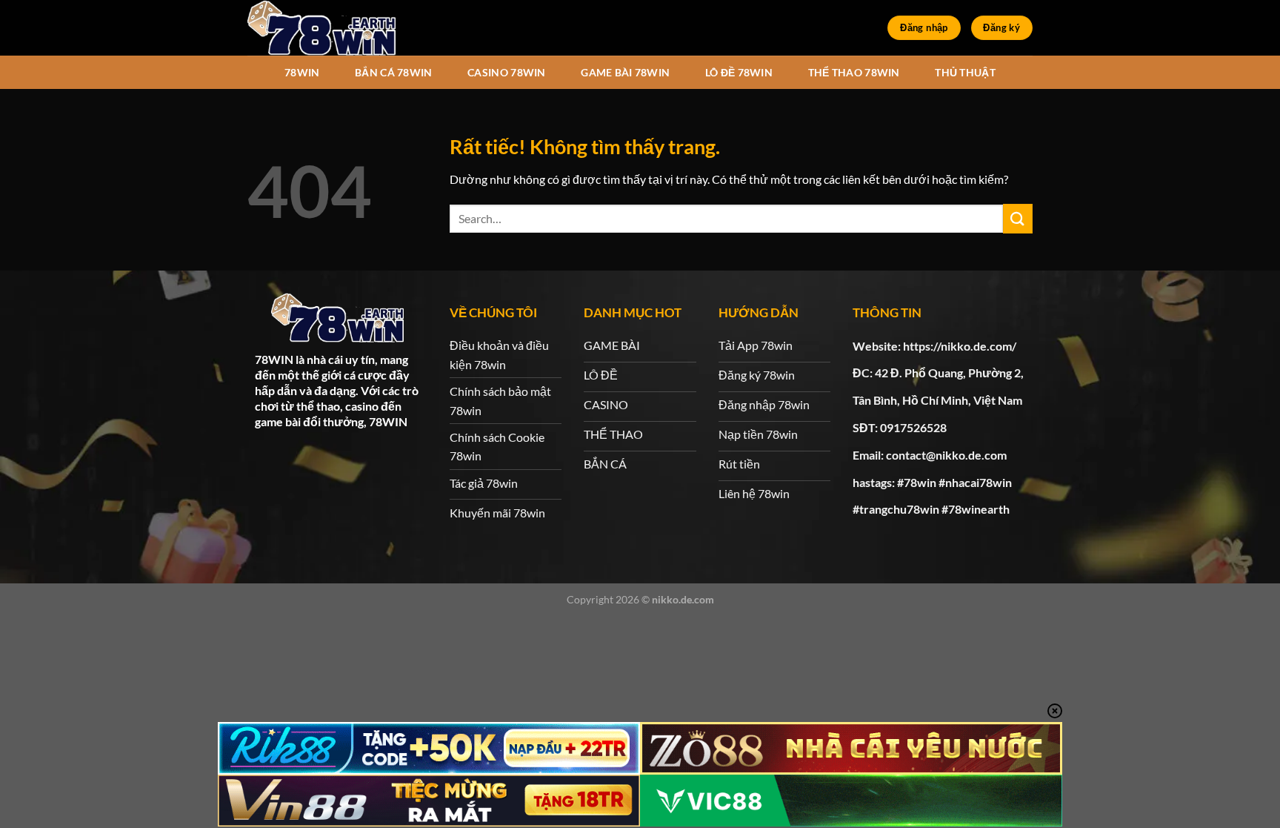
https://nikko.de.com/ (959, 346)
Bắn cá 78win (393, 72)
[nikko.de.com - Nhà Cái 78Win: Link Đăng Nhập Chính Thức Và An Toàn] (321, 28)
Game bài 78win (625, 72)
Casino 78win (506, 72)
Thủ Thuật (965, 72)
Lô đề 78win (739, 72)
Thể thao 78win (854, 72)
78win (301, 72)
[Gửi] (1018, 218)
